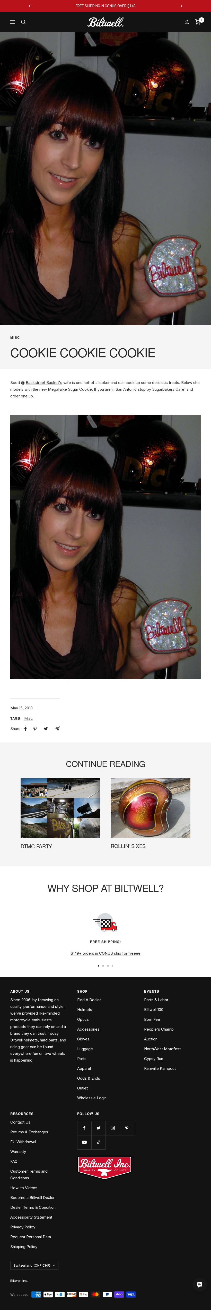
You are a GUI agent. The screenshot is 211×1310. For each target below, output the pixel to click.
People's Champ (159, 1029)
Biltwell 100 (153, 1009)
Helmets (84, 1009)
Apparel (84, 1068)
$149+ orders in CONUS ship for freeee (105, 953)
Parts (81, 1058)
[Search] (23, 22)
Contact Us (20, 1122)
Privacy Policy (22, 1227)
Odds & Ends (88, 1078)
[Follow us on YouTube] (84, 1142)
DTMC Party (36, 846)
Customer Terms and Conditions (29, 1174)
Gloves (83, 1039)
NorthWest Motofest (162, 1048)
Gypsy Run (153, 1058)
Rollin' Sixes (128, 846)
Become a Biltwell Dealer (32, 1197)
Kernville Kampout (160, 1068)
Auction (150, 1039)
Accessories (88, 1029)
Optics (83, 1019)
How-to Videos (23, 1187)
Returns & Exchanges (29, 1131)
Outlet (82, 1088)
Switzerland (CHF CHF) (32, 1265)
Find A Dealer (89, 999)
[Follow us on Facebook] (84, 1128)
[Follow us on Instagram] (113, 1128)
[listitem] (25, 729)
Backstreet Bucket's (44, 382)
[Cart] (198, 22)
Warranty (18, 1151)
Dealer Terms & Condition (33, 1207)
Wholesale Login (92, 1097)
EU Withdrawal (23, 1141)
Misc (15, 337)
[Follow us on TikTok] (98, 1142)
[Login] (186, 22)
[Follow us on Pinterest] (127, 1128)
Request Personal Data (30, 1236)
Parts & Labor (156, 999)
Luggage (85, 1048)
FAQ (13, 1161)
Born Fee (152, 1019)
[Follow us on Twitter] (98, 1128)
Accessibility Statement (31, 1217)
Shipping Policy (23, 1246)
